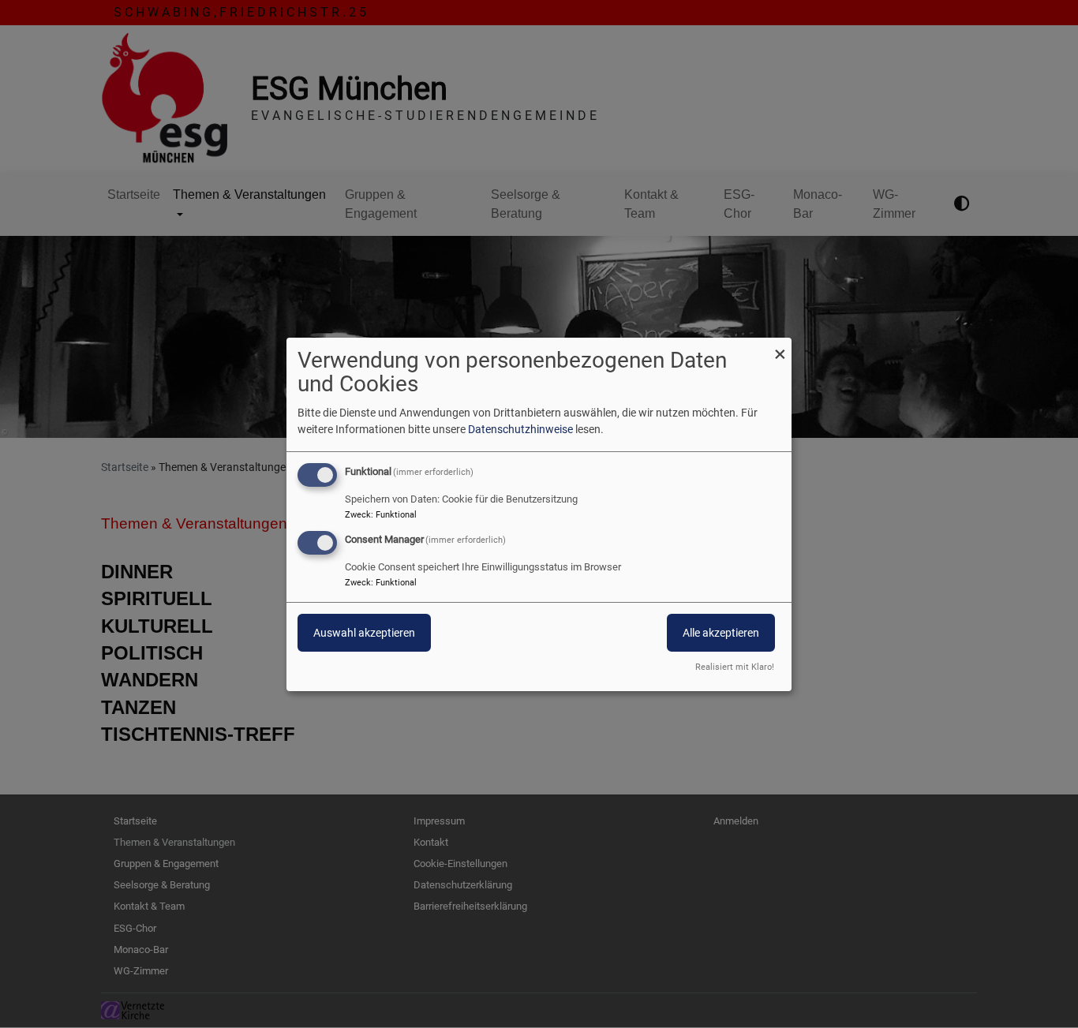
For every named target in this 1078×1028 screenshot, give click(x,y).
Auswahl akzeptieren (364, 632)
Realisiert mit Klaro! (734, 667)
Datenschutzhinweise (520, 429)
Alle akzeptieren (721, 632)
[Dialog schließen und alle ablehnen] (780, 347)
